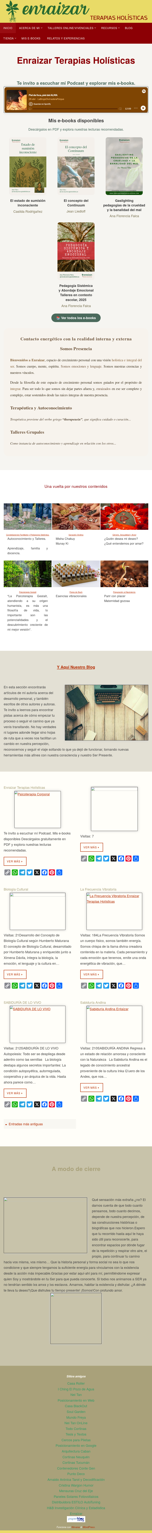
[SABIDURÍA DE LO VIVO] (38, 1024)
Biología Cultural (16, 889)
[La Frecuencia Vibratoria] (114, 911)
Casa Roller (76, 1383)
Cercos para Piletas (76, 1439)
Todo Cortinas (76, 1428)
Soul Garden (76, 1411)
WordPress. (89, 1527)
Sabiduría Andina (93, 1002)
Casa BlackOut (76, 1405)
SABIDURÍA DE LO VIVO (22, 1002)
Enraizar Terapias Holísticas (24, 787)
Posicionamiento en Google (76, 1445)
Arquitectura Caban (76, 1451)
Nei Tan (76, 1394)
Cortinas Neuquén (76, 1456)
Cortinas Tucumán (76, 1462)
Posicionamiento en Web (76, 1400)
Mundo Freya (76, 1417)
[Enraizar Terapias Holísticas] (38, 809)
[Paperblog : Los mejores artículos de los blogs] (76, 1520)
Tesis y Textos (76, 1434)
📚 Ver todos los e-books (76, 317)
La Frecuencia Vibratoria (98, 889)
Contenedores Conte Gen (76, 1468)
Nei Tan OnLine (76, 1422)
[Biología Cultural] (38, 911)
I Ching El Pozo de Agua (76, 1388)
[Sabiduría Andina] (114, 1024)
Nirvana (76, 1527)
